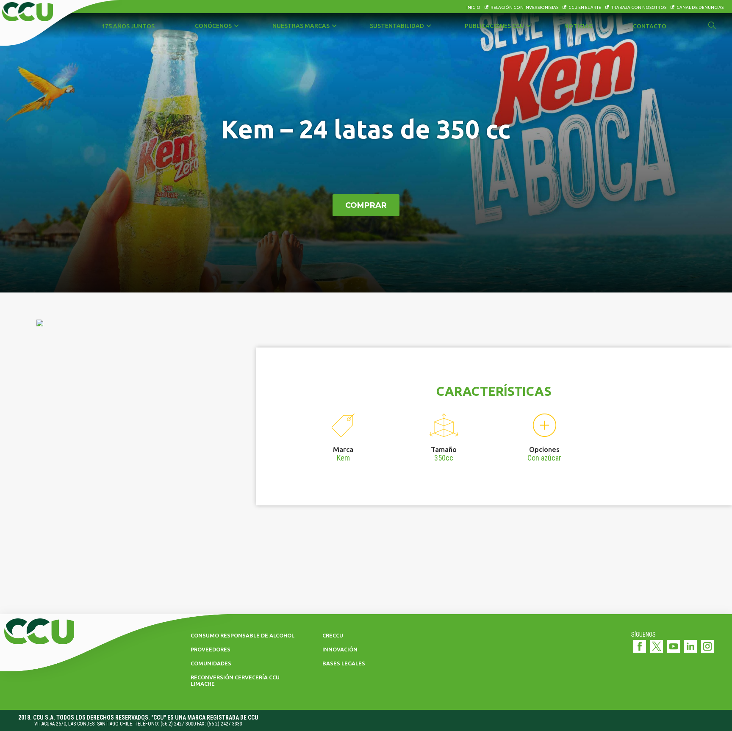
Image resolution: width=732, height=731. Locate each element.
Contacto (649, 26)
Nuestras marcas (301, 25)
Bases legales (343, 663)
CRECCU (332, 635)
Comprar (366, 205)
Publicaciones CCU (494, 25)
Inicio (473, 7)
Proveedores (210, 649)
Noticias (578, 26)
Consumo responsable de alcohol (242, 635)
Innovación (340, 649)
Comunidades (211, 663)
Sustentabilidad (397, 25)
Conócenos (213, 25)
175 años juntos (128, 26)
